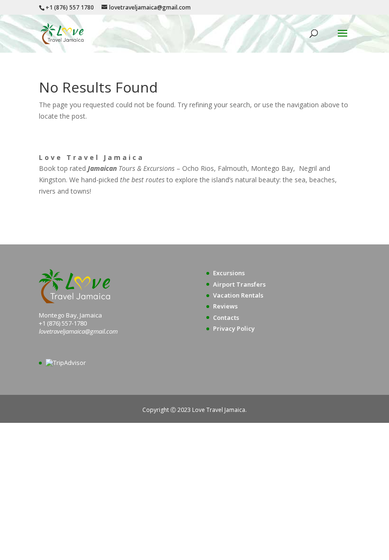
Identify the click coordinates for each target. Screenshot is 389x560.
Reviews (225, 306)
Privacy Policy (234, 328)
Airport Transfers (239, 284)
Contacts (226, 317)
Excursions (229, 273)
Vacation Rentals (238, 295)
